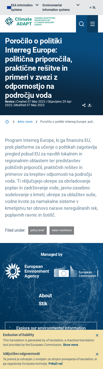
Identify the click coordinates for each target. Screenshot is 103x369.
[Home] (7, 122)
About (45, 296)
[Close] (97, 335)
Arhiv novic (25, 122)
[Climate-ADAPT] (38, 21)
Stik (43, 304)
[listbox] (22, 7)
